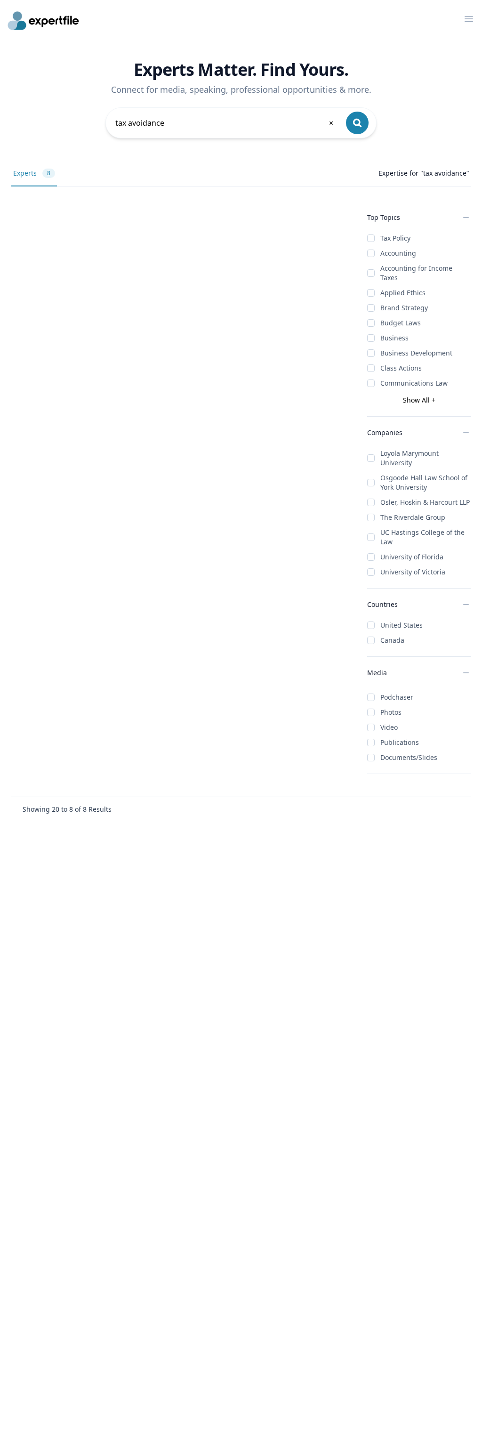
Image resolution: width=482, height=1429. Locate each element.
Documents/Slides (408, 757)
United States (401, 625)
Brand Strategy (404, 307)
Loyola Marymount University (409, 458)
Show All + (419, 400)
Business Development (416, 352)
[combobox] (225, 122)
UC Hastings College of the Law (422, 537)
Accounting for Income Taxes (416, 273)
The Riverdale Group (412, 517)
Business (394, 337)
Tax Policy (395, 238)
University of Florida (411, 556)
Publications (399, 742)
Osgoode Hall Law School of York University (423, 482)
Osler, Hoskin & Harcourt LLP (425, 502)
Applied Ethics (403, 292)
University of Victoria (412, 571)
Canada (392, 640)
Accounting (398, 253)
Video (389, 727)
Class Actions (401, 367)
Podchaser (396, 697)
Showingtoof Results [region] (67, 809)
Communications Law (414, 383)
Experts (31, 173)
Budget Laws (400, 322)
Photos (391, 712)
